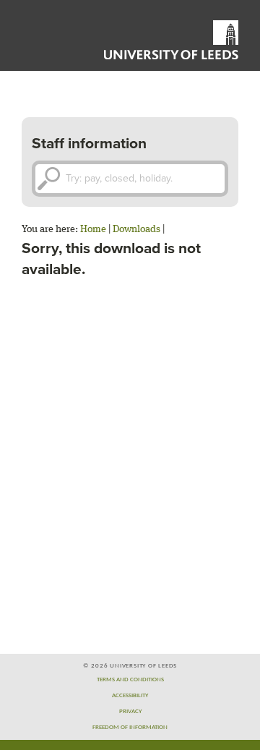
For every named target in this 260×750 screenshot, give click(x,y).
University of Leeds (171, 39)
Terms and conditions (130, 679)
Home (93, 229)
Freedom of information (130, 727)
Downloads (136, 229)
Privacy (130, 711)
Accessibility (130, 695)
